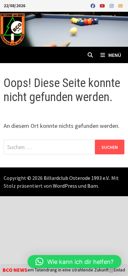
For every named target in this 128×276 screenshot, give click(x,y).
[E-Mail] (120, 5)
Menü (114, 55)
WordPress (65, 185)
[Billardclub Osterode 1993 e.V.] (64, 28)
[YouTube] (103, 5)
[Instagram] (112, 5)
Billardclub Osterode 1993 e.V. (76, 178)
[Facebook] (93, 5)
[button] (74, 261)
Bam (92, 185)
